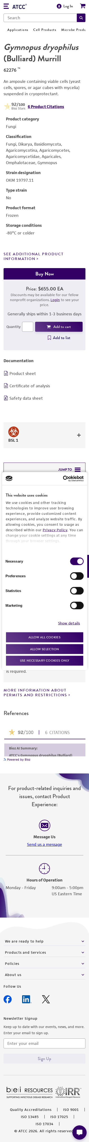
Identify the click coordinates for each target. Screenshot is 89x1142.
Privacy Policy (55, 530)
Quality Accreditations (31, 1109)
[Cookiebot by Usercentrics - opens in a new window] (63, 478)
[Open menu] (6, 7)
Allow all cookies (44, 637)
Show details (69, 623)
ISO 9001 (71, 1109)
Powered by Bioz (18, 760)
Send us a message (44, 844)
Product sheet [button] (22, 373)
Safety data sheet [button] (26, 398)
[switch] (77, 576)
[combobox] (40, 18)
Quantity (13, 326)
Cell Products (44, 29)
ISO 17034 (44, 1124)
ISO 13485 (30, 1116)
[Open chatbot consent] (79, 1132)
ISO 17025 (59, 1116)
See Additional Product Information (34, 256)
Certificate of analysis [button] (29, 386)
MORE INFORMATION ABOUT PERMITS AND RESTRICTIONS (35, 692)
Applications (17, 29)
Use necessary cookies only (44, 660)
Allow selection (44, 649)
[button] (81, 18)
